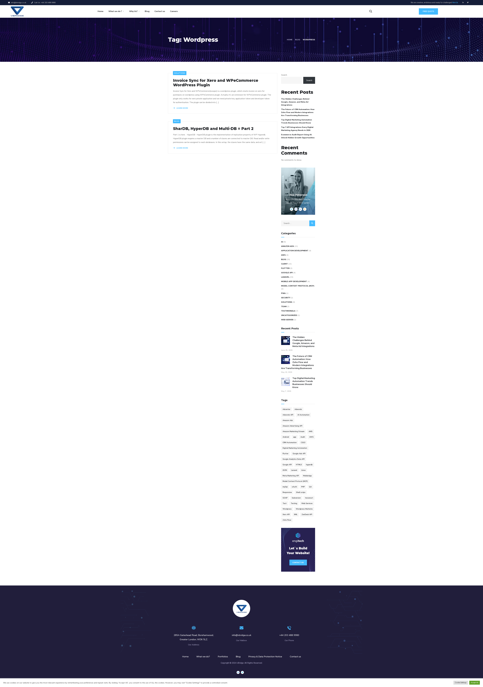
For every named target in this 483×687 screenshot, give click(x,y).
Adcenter (286, 409)
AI (282, 242)
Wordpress (287, 509)
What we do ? (115, 11)
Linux (303, 470)
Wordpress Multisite (304, 509)
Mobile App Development (294, 281)
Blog (147, 11)
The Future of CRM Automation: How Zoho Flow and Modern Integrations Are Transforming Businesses (297, 112)
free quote (428, 11)
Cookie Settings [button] (461, 682)
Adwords (298, 409)
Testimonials (288, 311)
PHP (303, 487)
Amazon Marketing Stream (293, 431)
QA (310, 487)
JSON (285, 470)
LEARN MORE (182, 108)
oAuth (294, 487)
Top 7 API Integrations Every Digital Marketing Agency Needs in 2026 (297, 128)
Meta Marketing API (291, 476)
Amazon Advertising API (292, 426)
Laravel (285, 277)
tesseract (309, 498)
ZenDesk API (307, 514)
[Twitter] (468, 2)
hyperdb (309, 464)
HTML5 (299, 464)
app (294, 437)
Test (285, 503)
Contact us (159, 11)
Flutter (285, 268)
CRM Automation (290, 442)
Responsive (287, 492)
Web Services (307, 503)
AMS (310, 431)
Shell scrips (300, 492)
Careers (174, 11)
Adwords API (288, 415)
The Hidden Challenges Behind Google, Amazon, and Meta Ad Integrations (295, 102)
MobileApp (307, 476)
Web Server (287, 320)
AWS (283, 255)
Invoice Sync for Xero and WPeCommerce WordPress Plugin (215, 82)
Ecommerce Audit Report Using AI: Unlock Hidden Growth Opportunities (298, 136)
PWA (283, 293)
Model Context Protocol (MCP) (297, 286)
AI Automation (303, 415)
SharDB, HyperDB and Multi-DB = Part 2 (213, 128)
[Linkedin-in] (463, 2)
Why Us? (133, 11)
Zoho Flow (287, 520)
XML (295, 514)
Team (284, 306)
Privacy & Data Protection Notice (265, 656)
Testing (294, 503)
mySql (285, 487)
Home (100, 11)
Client (284, 264)
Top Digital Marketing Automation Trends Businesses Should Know (296, 121)
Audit (302, 437)
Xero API (286, 514)
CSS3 (303, 442)
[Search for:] (298, 223)
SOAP (285, 498)
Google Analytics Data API (294, 459)
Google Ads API (299, 453)
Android (286, 437)
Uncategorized (289, 315)
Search (284, 75)
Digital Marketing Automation (295, 448)
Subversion (296, 498)
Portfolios (223, 656)
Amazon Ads (287, 246)
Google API (287, 272)
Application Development (294, 250)
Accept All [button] (474, 682)
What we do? (203, 656)
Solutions (179, 73)
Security (285, 298)
